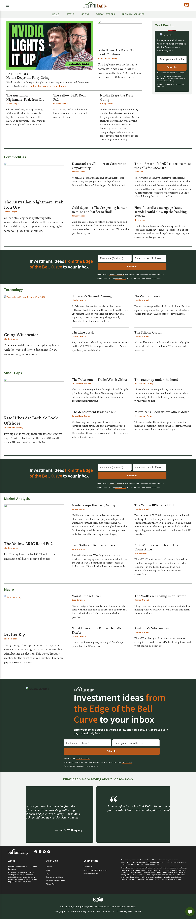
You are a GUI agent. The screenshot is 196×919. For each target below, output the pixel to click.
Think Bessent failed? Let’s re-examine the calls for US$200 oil (162, 166)
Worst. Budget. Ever (86, 596)
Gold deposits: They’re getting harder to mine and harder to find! (99, 209)
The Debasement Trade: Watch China (99, 379)
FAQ (47, 873)
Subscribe (49, 867)
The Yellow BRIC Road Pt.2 (70, 97)
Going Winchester (21, 334)
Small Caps (13, 373)
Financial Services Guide (55, 880)
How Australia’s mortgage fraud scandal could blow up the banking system (160, 211)
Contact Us (88, 867)
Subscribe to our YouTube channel (48, 86)
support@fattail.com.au (98, 870)
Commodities (15, 157)
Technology (13, 289)
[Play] (50, 45)
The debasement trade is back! (94, 412)
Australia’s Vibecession (151, 628)
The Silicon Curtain (148, 332)
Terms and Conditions (54, 877)
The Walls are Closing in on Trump (160, 596)
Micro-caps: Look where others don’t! (162, 412)
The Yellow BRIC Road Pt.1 (154, 505)
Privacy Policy (169, 81)
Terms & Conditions (176, 73)
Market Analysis (17, 498)
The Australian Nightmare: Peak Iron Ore (25, 97)
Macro (9, 589)
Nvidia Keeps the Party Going (28, 77)
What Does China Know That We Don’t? (97, 630)
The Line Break (83, 332)
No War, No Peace (147, 296)
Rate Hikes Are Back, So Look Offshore (116, 52)
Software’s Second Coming (92, 296)
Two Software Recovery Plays (93, 545)
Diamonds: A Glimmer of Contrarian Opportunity (99, 166)
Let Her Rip (14, 634)
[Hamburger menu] (6, 5)
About (48, 870)
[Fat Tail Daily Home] (95, 3)
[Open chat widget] (190, 911)
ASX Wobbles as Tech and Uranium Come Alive (160, 547)
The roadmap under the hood (156, 379)
